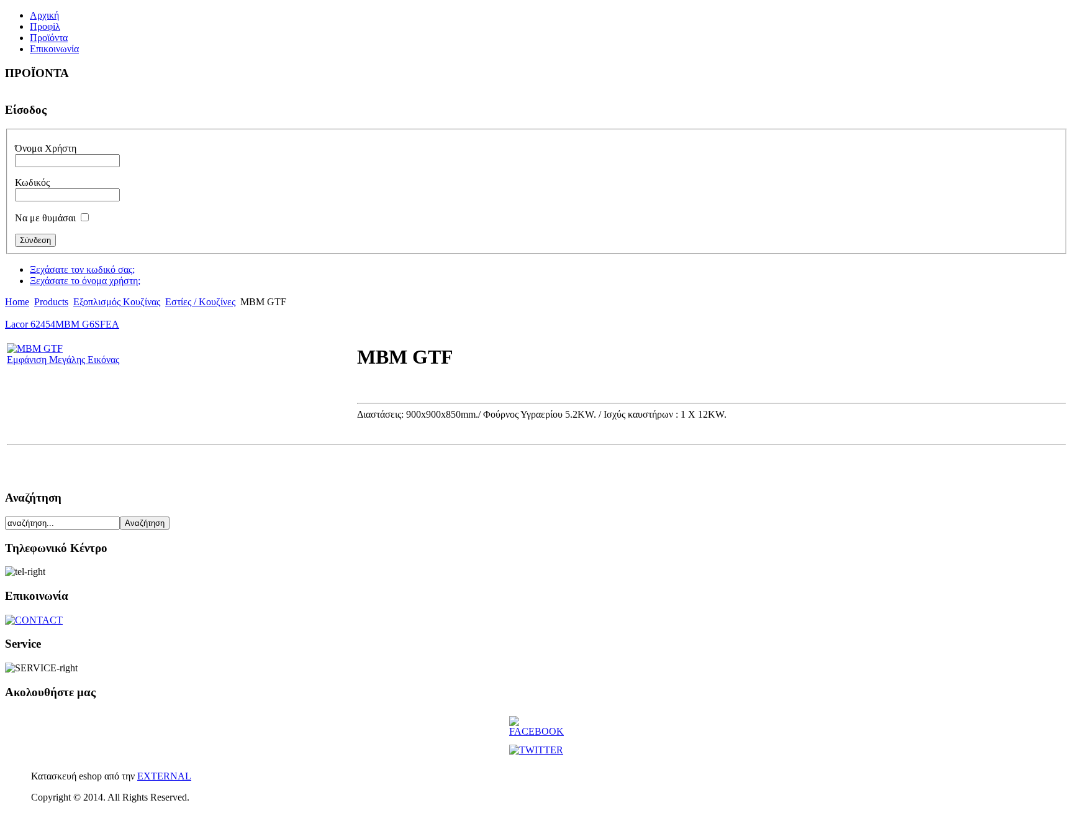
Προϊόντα (49, 37)
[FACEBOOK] (536, 731)
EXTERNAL (164, 776)
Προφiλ (45, 26)
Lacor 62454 (30, 324)
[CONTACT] (34, 620)
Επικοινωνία (54, 49)
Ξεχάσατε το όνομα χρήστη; (85, 280)
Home (17, 301)
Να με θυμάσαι (45, 218)
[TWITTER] (536, 750)
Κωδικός (32, 182)
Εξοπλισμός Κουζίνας (116, 301)
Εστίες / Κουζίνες (200, 301)
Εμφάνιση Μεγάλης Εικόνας (63, 359)
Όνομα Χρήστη (45, 148)
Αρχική (44, 15)
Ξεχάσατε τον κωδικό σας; (82, 269)
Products (51, 301)
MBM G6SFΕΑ (87, 324)
